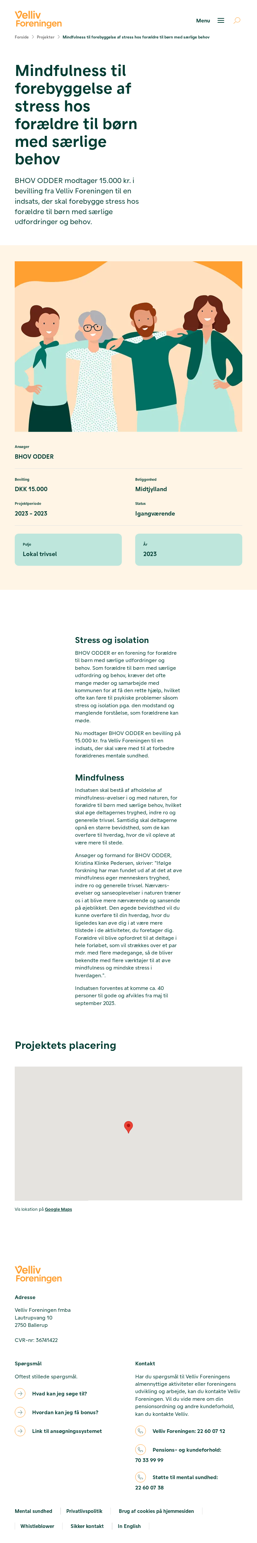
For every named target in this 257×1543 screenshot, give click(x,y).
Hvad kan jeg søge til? (59, 1393)
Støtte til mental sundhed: (176, 1482)
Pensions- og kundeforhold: (178, 1454)
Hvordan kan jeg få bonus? (65, 1412)
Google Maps (58, 1208)
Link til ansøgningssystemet (67, 1431)
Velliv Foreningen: (189, 1431)
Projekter (46, 36)
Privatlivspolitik (84, 1511)
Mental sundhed (33, 1511)
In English (129, 1526)
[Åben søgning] (234, 20)
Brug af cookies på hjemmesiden (156, 1511)
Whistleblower (37, 1526)
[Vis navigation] (211, 20)
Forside (22, 36)
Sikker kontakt (87, 1526)
